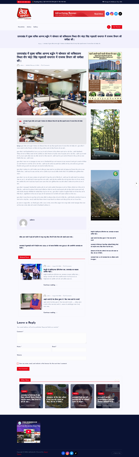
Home (40, 43)
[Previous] (115, 380)
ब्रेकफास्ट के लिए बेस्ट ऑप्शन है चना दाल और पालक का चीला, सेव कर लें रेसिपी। (31, 400)
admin (22, 65)
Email (54, 346)
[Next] (118, 380)
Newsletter (21, 27)
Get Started (116, 27)
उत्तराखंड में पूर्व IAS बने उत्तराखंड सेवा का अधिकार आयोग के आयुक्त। (55, 400)
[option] (31, 396)
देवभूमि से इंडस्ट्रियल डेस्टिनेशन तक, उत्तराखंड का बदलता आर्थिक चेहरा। (107, 400)
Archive (29, 27)
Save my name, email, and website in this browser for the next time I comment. (43, 363)
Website (19, 355)
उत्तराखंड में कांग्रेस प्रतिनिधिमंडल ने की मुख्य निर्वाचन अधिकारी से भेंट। (80, 400)
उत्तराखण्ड (28, 65)
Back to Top (117, 453)
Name (19, 346)
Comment (20, 331)
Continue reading (50, 285)
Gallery (35, 27)
